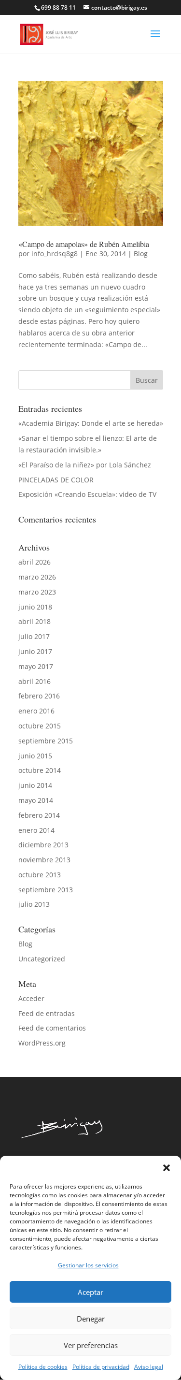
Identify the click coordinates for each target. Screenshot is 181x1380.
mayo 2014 (35, 800)
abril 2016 (34, 681)
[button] (166, 1168)
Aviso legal (148, 1367)
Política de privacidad (100, 1367)
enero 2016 (36, 710)
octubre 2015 (39, 725)
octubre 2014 (39, 770)
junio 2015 (35, 755)
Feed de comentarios (52, 1027)
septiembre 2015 (45, 740)
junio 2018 (35, 606)
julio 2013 (34, 904)
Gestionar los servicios (88, 1265)
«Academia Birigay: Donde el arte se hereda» (90, 423)
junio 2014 (35, 785)
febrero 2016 (39, 695)
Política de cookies (43, 1367)
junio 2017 (35, 651)
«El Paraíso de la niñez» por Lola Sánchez (84, 464)
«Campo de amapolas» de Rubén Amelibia (83, 244)
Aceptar (90, 1292)
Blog (141, 253)
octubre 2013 (39, 874)
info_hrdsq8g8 (54, 253)
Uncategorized (41, 958)
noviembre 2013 (44, 859)
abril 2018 (34, 621)
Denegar (91, 1318)
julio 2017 (34, 636)
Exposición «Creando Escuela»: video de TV (87, 494)
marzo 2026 (37, 576)
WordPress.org (42, 1042)
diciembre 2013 (43, 844)
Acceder (31, 998)
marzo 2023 (37, 591)
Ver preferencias (91, 1345)
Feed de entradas (46, 1013)
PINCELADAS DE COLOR (56, 479)
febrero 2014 (39, 815)
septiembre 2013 (45, 889)
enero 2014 (36, 830)
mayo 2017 (35, 666)
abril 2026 (34, 562)
